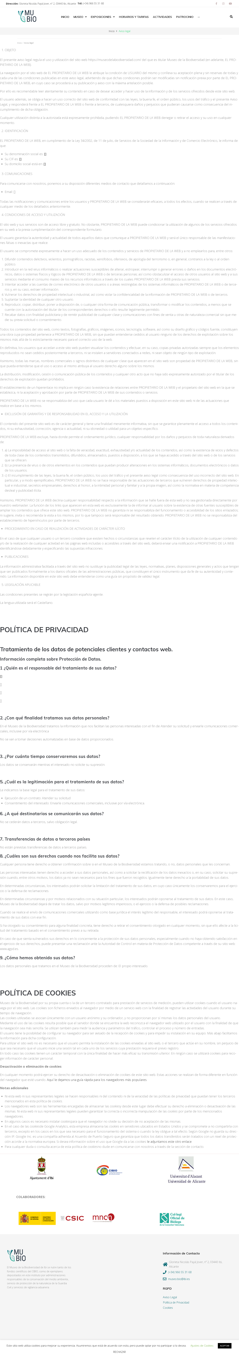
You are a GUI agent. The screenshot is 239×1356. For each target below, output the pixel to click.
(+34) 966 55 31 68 (93, 3)
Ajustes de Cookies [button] (202, 1345)
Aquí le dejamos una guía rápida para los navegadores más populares (97, 1080)
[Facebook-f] (216, 3)
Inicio (112, 31)
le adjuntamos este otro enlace (169, 1141)
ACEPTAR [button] (224, 1345)
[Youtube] (230, 3)
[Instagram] (223, 3)
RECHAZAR (119, 1352)
